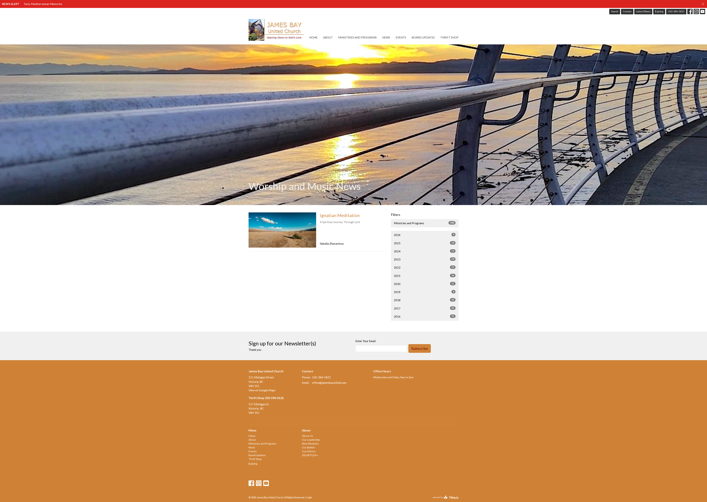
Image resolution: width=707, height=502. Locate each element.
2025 (424, 243)
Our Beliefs (308, 447)
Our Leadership (311, 439)
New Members (310, 443)
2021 (424, 275)
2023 (424, 259)
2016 (424, 316)
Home (313, 37)
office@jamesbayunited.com (329, 382)
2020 (424, 284)
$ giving (659, 11)
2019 (424, 292)
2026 (424, 235)
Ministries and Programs (357, 37)
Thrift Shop (449, 37)
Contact (627, 11)
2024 (424, 251)
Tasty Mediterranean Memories (43, 4)
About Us (307, 435)
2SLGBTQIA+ (310, 455)
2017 (424, 308)
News (386, 37)
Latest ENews (643, 11)
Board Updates (423, 37)
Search (614, 11)
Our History (309, 451)
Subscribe (419, 348)
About (328, 37)
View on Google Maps (262, 390)
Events (401, 37)
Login (309, 497)
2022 (424, 267)
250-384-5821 (676, 11)
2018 (424, 300)
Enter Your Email (365, 341)
